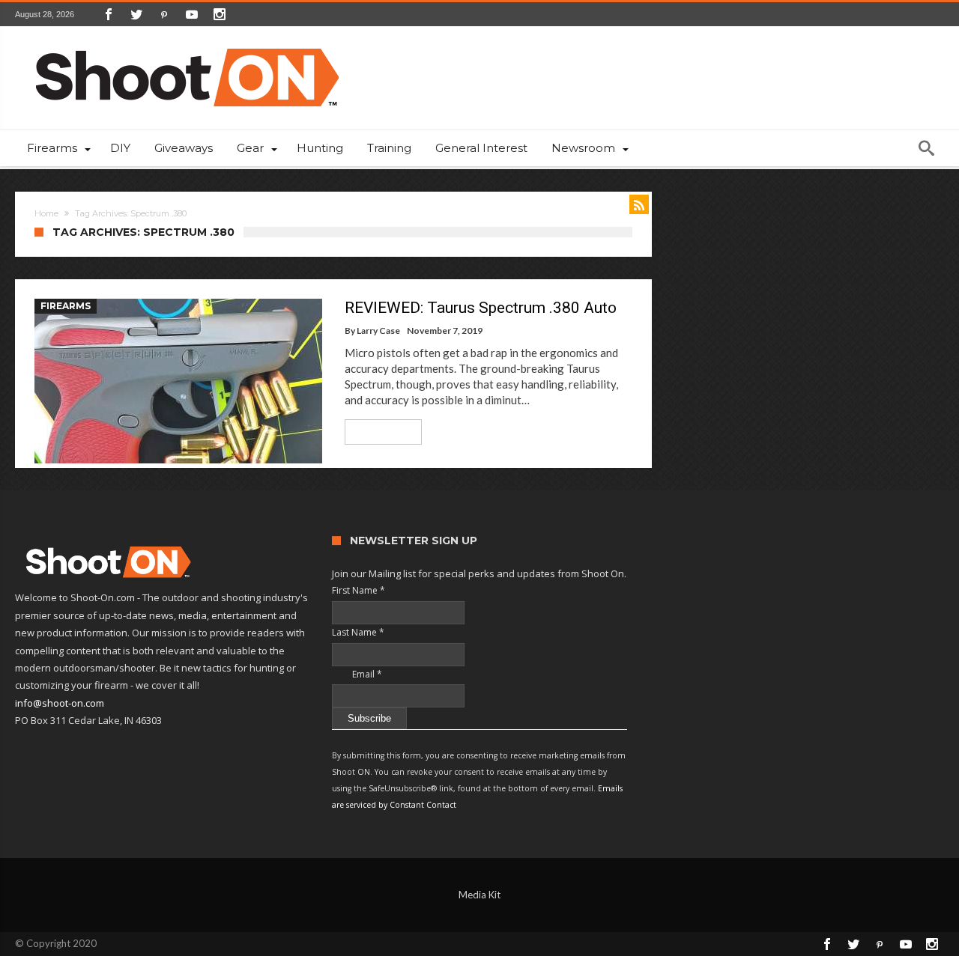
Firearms (65, 305)
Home (46, 213)
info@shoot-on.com (59, 703)
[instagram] (220, 14)
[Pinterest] (164, 14)
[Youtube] (192, 14)
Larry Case (378, 330)
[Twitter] (136, 14)
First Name (358, 590)
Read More (378, 431)
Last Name (358, 632)
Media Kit (479, 895)
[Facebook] (109, 14)
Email (357, 674)
